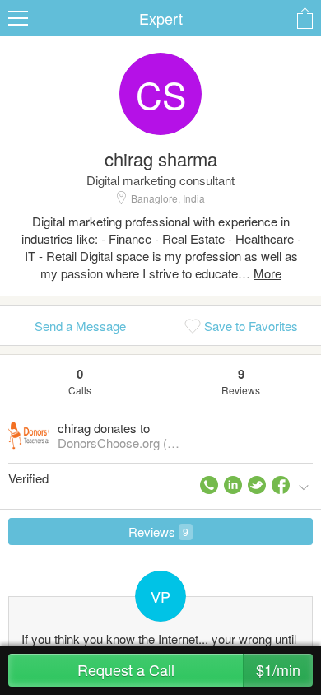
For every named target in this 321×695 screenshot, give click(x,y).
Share (304, 18)
